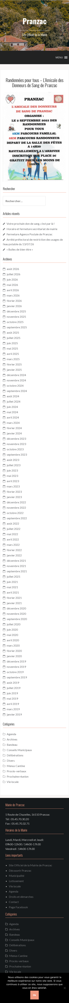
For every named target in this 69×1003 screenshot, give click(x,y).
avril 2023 (13, 481)
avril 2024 (13, 417)
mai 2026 (12, 284)
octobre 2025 (15, 322)
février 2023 (14, 491)
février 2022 (14, 550)
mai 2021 (12, 587)
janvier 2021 (14, 603)
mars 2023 (13, 486)
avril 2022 (13, 539)
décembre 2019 (16, 661)
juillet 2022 (13, 528)
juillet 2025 (13, 337)
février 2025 (14, 364)
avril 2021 (13, 592)
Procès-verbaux (16, 771)
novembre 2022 (16, 507)
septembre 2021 (17, 571)
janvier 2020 (14, 656)
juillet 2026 (13, 274)
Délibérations (15, 755)
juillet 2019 (13, 688)
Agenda (11, 734)
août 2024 (13, 396)
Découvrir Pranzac (20, 870)
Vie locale (13, 781)
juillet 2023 (13, 465)
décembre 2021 (16, 560)
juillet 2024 (13, 401)
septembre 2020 (17, 619)
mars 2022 (13, 544)
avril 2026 (13, 290)
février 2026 (14, 300)
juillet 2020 (13, 624)
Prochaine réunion (17, 776)
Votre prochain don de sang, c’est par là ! (31, 223)
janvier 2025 (14, 369)
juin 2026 (12, 279)
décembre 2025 (16, 311)
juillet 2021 (13, 576)
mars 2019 (13, 709)
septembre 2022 (17, 518)
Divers (11, 760)
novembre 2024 (16, 380)
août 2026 (13, 269)
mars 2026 (13, 295)
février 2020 (14, 650)
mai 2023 (12, 475)
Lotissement (16, 881)
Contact (14, 901)
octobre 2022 (15, 512)
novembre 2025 (16, 316)
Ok (34, 995)
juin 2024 (12, 406)
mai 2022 (12, 534)
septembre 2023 (17, 454)
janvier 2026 (14, 306)
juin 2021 (12, 581)
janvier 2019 (14, 714)
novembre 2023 (16, 444)
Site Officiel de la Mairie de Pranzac (30, 865)
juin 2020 (12, 629)
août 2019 (13, 682)
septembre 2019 (17, 677)
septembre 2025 (17, 327)
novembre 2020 (16, 613)
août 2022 (13, 523)
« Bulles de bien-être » (20, 249)
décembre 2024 (16, 375)
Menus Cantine (16, 765)
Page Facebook (18, 907)
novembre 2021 (16, 566)
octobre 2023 (15, 449)
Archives (12, 739)
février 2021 (14, 597)
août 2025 (13, 332)
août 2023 (13, 459)
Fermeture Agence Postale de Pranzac (30, 234)
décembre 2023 (16, 438)
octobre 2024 (15, 385)
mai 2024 (12, 412)
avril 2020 (13, 640)
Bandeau (12, 744)
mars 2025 (13, 359)
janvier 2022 (14, 555)
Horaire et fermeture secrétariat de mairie (32, 229)
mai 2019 (12, 698)
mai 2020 (12, 634)
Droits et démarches (21, 896)
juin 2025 (12, 343)
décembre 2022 (16, 502)
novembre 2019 (16, 666)
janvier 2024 (14, 433)
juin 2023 (12, 470)
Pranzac (34, 20)
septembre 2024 (17, 391)
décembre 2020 (16, 608)
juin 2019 (12, 693)
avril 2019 (13, 703)
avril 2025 (13, 353)
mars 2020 (13, 645)
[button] (59, 57)
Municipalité (16, 875)
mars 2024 (13, 422)
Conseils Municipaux (19, 750)
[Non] (64, 988)
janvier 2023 (14, 497)
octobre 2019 (15, 672)
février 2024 (14, 428)
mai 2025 (12, 348)
